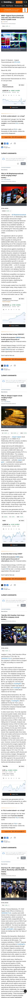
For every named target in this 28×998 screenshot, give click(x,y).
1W (6, 95)
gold (2, 462)
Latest (3, 5)
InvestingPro (17, 683)
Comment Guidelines (5, 167)
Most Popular (9, 5)
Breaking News (19, 5)
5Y (16, 95)
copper (20, 460)
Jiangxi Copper (16, 437)
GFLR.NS (17, 62)
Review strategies (6, 301)
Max (19, 95)
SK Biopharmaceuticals (19, 214)
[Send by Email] (15, 143)
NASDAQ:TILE (6, 913)
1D (3, 95)
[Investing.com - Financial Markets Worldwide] (9, 2)
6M (11, 95)
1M (8, 95)
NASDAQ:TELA (6, 658)
